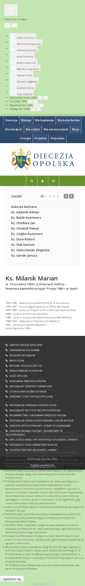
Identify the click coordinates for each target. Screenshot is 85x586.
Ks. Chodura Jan (23, 223)
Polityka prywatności (42, 584)
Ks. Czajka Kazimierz (27, 234)
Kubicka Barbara (24, 207)
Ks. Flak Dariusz (23, 245)
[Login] (42, 181)
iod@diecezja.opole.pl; (42, 466)
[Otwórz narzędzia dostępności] (10, 10)
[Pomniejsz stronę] (40, 98)
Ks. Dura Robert (23, 239)
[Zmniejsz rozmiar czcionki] (30, 102)
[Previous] (66, 196)
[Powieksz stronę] (45, 98)
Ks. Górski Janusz (24, 255)
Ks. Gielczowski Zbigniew (30, 250)
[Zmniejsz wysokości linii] (35, 105)
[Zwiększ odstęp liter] (38, 109)
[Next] (71, 196)
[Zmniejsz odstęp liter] (33, 109)
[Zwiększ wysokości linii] (41, 105)
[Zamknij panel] (14, 25)
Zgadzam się (12, 579)
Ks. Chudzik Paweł (25, 228)
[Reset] (7, 25)
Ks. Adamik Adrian (25, 212)
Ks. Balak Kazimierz (26, 217)
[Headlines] (42, 159)
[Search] (31, 181)
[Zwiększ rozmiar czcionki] (35, 102)
